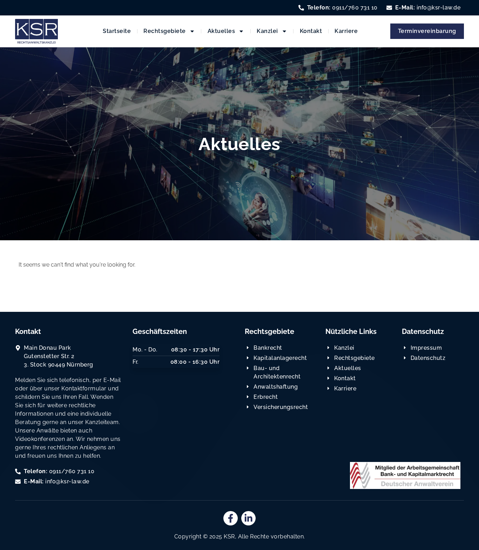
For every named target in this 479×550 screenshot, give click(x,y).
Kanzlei (267, 31)
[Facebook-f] (230, 518)
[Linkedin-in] (248, 518)
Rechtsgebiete (164, 31)
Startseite (117, 31)
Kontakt (311, 31)
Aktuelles (221, 31)
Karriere (346, 31)
